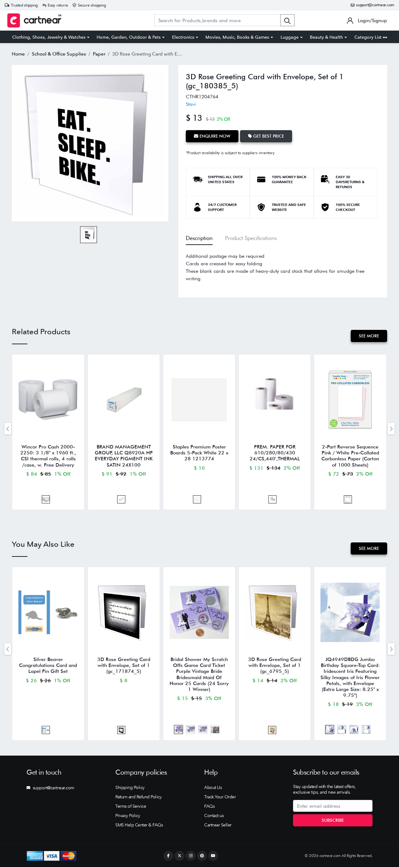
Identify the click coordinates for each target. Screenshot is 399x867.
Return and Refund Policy (138, 797)
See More (369, 335)
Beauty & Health (326, 37)
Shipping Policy (130, 787)
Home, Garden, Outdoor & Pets (129, 37)
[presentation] (7, 428)
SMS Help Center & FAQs (139, 825)
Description (199, 238)
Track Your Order (220, 797)
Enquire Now (214, 136)
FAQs (209, 806)
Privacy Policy (127, 815)
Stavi (191, 104)
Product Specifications (251, 238)
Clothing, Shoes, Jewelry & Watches (48, 37)
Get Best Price (268, 136)
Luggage (290, 37)
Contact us (214, 815)
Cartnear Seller (218, 825)
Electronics (183, 37)
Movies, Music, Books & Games (237, 37)
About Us (213, 787)
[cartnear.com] (34, 20)
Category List (368, 37)
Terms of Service (130, 806)
